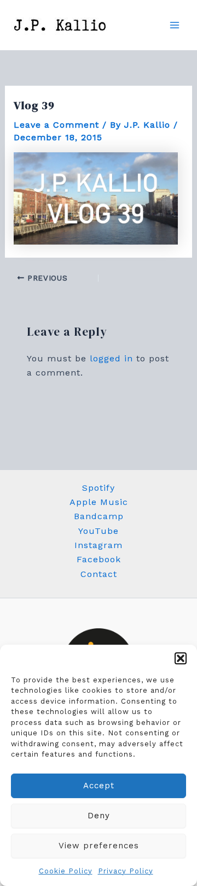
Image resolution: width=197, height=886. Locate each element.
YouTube (98, 531)
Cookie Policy (65, 871)
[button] (180, 658)
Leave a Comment (56, 125)
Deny (99, 815)
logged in (111, 358)
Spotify (98, 488)
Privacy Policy (125, 871)
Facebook (99, 559)
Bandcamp (99, 516)
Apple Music (98, 502)
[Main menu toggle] (174, 25)
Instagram (98, 545)
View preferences (99, 846)
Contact (98, 574)
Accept (98, 785)
